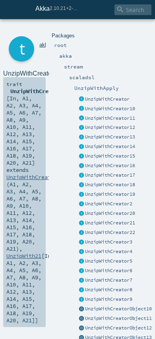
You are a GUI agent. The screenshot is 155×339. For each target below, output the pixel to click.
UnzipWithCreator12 (110, 127)
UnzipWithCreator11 (110, 118)
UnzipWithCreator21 (110, 223)
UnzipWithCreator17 (110, 175)
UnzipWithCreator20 (110, 213)
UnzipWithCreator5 (108, 261)
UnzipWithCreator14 (110, 146)
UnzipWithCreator (107, 99)
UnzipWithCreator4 (108, 251)
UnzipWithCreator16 (110, 165)
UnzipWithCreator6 (108, 270)
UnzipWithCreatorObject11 (118, 318)
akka (44, 45)
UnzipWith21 (23, 255)
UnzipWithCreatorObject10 (118, 309)
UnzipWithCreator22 (110, 232)
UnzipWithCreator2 (108, 204)
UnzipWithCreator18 (110, 184)
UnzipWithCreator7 (108, 280)
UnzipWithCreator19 (110, 194)
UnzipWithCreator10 (110, 108)
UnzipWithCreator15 (110, 156)
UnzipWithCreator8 (108, 289)
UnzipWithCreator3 (108, 242)
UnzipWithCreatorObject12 (118, 328)
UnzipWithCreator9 (108, 299)
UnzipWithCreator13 (110, 137)
